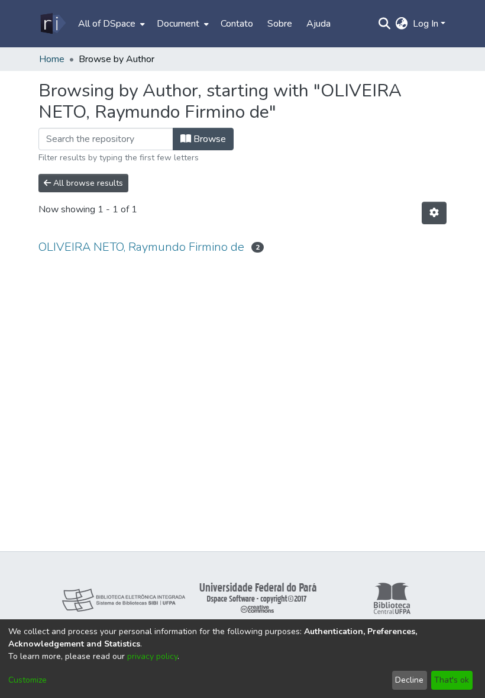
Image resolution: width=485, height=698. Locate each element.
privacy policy (152, 656)
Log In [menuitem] (425, 23)
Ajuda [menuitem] (318, 23)
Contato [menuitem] (237, 23)
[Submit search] (384, 24)
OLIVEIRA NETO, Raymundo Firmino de (141, 247)
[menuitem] (110, 23)
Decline (409, 680)
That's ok (451, 680)
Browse (208, 139)
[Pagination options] (434, 213)
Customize (27, 680)
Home (51, 59)
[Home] (52, 23)
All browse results (87, 183)
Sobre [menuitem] (279, 23)
